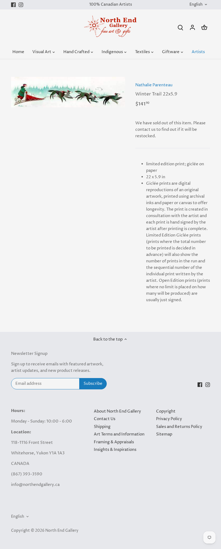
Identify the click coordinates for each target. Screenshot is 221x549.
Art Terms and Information (119, 434)
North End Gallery (61, 530)
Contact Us (104, 419)
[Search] (181, 27)
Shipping (102, 427)
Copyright (165, 411)
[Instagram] (21, 5)
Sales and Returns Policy (179, 427)
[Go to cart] (204, 27)
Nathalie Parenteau (153, 85)
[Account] (192, 27)
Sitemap (164, 434)
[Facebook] (13, 5)
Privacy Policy (169, 419)
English (196, 4)
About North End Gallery (117, 411)
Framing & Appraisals (114, 442)
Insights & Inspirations (115, 449)
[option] (68, 92)
